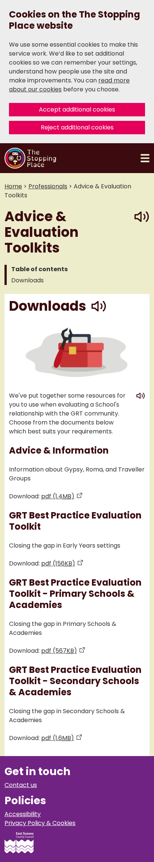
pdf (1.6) (61, 738)
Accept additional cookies (77, 109)
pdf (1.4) (62, 496)
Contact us (20, 785)
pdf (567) (63, 650)
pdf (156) (62, 563)
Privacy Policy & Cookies (40, 823)
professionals (47, 186)
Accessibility (22, 814)
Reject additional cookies (77, 127)
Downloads (27, 280)
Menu (145, 158)
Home (13, 186)
